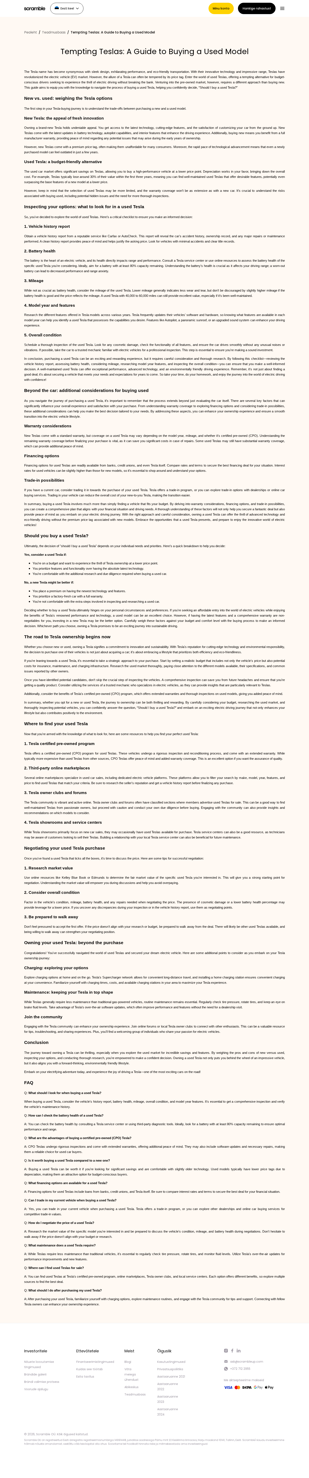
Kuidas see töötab (89, 1369)
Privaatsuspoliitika (170, 1369)
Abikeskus (131, 1387)
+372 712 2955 (240, 1369)
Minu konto (221, 8)
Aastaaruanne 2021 (171, 1376)
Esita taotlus (85, 1376)
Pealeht (30, 32)
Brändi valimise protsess (41, 1382)
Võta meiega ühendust (131, 1374)
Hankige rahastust (257, 8)
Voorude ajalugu (36, 1389)
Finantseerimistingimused (95, 1362)
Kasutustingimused (171, 1362)
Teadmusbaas (54, 32)
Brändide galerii (35, 1374)
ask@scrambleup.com (246, 1361)
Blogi (127, 1362)
